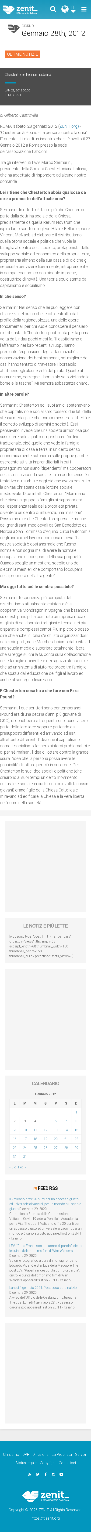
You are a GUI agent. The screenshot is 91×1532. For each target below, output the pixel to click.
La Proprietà (62, 1454)
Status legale (26, 1463)
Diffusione (40, 1454)
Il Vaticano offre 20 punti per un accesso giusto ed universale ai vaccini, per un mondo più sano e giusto (45, 1204)
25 (35, 1148)
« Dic (12, 1167)
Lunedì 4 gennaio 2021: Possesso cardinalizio (43, 1288)
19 (45, 1139)
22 (76, 1139)
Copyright (48, 1463)
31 (25, 1157)
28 (66, 1148)
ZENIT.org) (69, 126)
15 (76, 1130)
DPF (25, 1454)
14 (66, 1130)
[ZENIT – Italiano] (25, 9)
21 (66, 1139)
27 (56, 1148)
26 (45, 1148)
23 (15, 1148)
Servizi (80, 1454)
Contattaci (67, 1463)
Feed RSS (48, 1188)
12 (45, 1130)
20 (56, 1139)
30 (15, 1157)
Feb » (22, 1167)
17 (25, 1139)
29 (76, 1148)
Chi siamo (11, 1454)
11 (35, 1130)
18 (35, 1139)
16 (15, 1139)
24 (25, 1148)
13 (56, 1130)
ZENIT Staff (13, 95)
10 (25, 1130)
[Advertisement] (45, 866)
